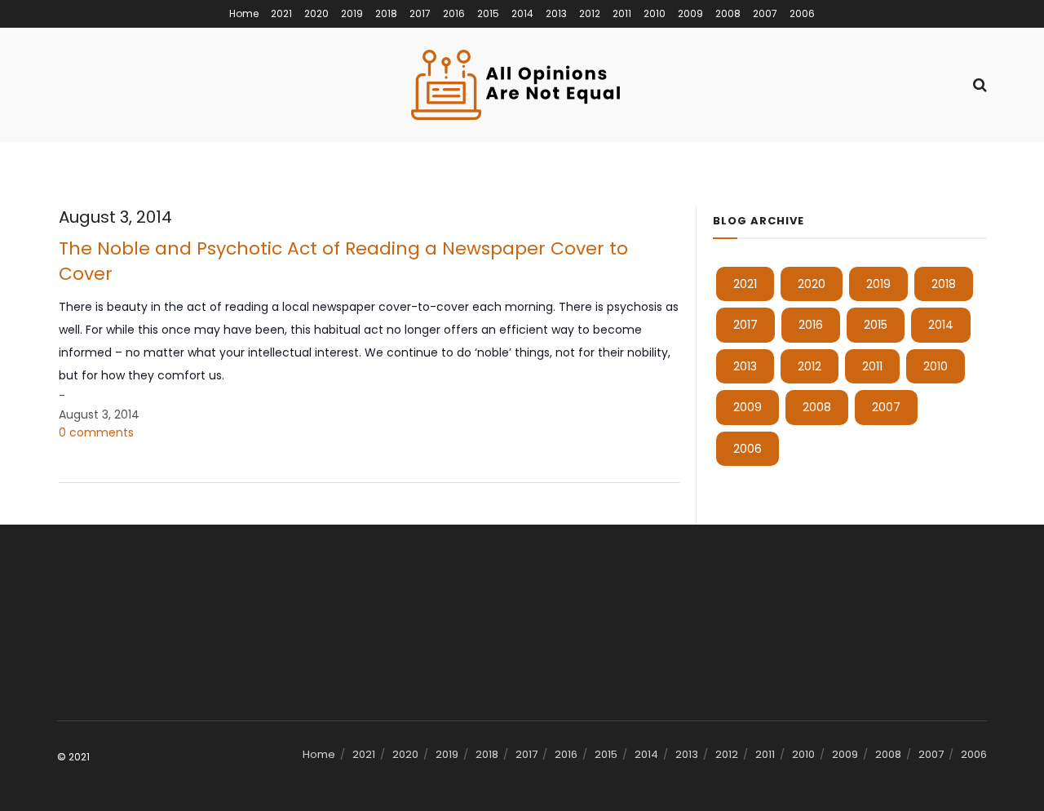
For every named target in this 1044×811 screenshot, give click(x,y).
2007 (765, 13)
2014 (522, 13)
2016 (454, 13)
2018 (386, 13)
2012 (589, 13)
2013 (556, 13)
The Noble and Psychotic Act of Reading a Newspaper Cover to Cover (343, 261)
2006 (802, 13)
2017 (420, 13)
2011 (622, 13)
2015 (488, 13)
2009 (690, 13)
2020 (316, 13)
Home (244, 13)
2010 (655, 13)
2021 (281, 13)
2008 (728, 13)
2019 (352, 13)
